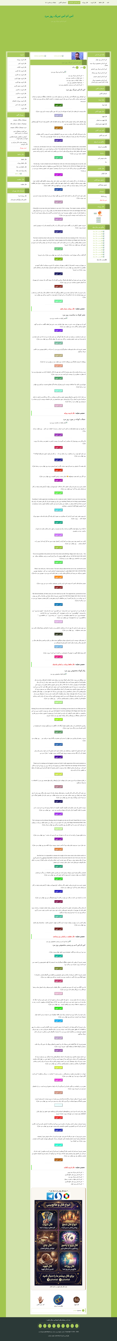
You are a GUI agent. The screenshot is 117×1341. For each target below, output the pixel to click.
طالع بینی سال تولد (102, 259)
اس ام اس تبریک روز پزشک (99, 72)
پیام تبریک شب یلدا (21, 170)
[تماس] (58, 1326)
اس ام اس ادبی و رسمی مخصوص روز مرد (70, 85)
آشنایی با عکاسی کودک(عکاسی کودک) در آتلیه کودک (19, 137)
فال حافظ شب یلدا (21, 167)
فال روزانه (85, 2)
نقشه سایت (51, 1335)
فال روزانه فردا (22, 196)
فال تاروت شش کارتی (20, 86)
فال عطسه (24, 184)
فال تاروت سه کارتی (21, 74)
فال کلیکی (104, 173)
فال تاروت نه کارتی (21, 89)
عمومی (75, 1310)
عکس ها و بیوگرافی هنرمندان (19, 199)
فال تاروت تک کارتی (21, 71)
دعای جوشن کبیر (102, 158)
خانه (108, 2)
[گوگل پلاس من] (49, 1326)
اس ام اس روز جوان (76, 1184)
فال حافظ (101, 2)
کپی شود (58, 105)
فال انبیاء (104, 105)
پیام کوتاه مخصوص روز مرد (74, 82)
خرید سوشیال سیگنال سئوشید (18, 127)
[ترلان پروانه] (59, 56)
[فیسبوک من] (67, 1326)
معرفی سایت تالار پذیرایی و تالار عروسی (19, 143)
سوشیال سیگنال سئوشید (20, 120)
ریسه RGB (104, 196)
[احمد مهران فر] (77, 56)
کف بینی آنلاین (103, 135)
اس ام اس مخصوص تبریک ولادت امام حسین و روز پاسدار (99, 81)
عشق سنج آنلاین (102, 185)
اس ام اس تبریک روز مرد (59, 15)
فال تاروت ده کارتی (21, 93)
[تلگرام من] (72, 1326)
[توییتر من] (54, 1326)
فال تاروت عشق (22, 97)
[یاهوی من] (76, 1326)
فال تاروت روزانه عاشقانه (19, 101)
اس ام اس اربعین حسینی (100, 76)
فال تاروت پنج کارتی (21, 82)
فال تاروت (93, 2)
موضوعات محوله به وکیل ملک (18, 123)
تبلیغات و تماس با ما (50, 2)
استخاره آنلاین (62, 2)
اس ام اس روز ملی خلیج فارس (73, 1174)
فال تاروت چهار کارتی (20, 78)
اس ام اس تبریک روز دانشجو (99, 69)
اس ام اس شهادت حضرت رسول (73, 1179)
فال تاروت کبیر (22, 63)
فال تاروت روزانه (22, 59)
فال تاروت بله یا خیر (21, 104)
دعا (106, 162)
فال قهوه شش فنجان (101, 124)
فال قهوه (104, 116)
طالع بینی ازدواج (102, 147)
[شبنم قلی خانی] (40, 56)
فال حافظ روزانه (22, 163)
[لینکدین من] (40, 1326)
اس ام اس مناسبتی (74, 2)
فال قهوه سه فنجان (101, 120)
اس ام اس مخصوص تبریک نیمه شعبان (99, 64)
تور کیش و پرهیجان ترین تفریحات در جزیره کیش (20, 132)
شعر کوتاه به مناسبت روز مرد (74, 78)
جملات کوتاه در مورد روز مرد (74, 80)
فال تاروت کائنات (22, 67)
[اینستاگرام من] (63, 1326)
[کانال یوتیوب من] (44, 1326)
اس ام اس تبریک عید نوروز (75, 1172)
